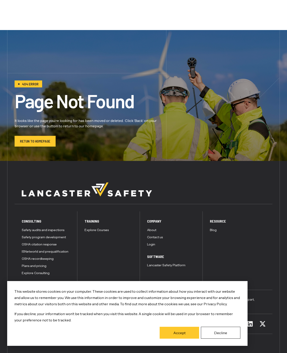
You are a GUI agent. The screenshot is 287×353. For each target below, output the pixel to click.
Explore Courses (97, 230)
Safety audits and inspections (43, 230)
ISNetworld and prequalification (45, 251)
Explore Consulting (36, 273)
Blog (213, 230)
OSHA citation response (39, 244)
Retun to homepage (35, 141)
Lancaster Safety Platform (166, 265)
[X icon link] (262, 324)
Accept (179, 333)
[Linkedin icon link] (250, 324)
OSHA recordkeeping (38, 259)
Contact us (155, 237)
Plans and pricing (34, 266)
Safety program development (44, 237)
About (151, 230)
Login (151, 244)
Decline (220, 333)
